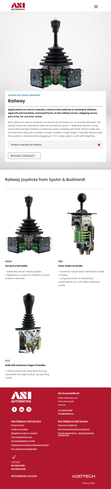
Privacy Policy (17, 425)
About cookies (89, 483)
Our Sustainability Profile (23, 441)
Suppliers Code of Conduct (24, 433)
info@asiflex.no (66, 413)
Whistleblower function (24, 475)
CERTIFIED (18, 465)
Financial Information (30, 445)
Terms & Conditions (67, 425)
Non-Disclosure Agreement (24, 449)
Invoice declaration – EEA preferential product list (76, 434)
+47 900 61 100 (65, 410)
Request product (22, 155)
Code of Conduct (19, 429)
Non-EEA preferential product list (74, 429)
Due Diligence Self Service (26, 421)
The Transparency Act (21, 437)
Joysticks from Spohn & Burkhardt (24, 95)
